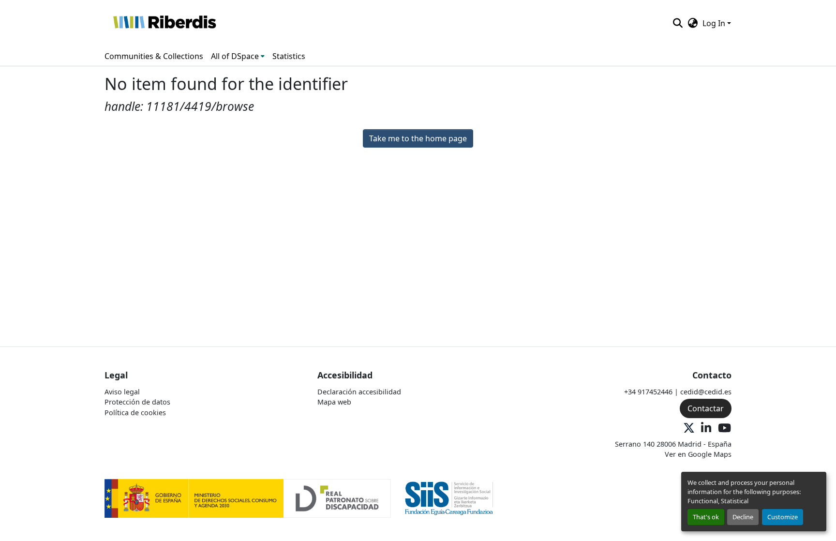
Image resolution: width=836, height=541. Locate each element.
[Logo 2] (449, 497)
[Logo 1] (247, 497)
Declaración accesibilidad (359, 391)
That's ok (706, 516)
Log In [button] (714, 23)
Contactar (705, 408)
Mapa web (334, 401)
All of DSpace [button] (235, 56)
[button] (164, 23)
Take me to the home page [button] (418, 138)
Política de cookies (135, 412)
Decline (742, 516)
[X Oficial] (689, 428)
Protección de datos (137, 401)
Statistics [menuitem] (288, 56)
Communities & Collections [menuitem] (153, 56)
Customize (782, 516)
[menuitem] (238, 56)
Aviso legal (122, 391)
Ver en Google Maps (698, 454)
